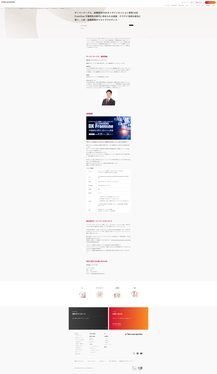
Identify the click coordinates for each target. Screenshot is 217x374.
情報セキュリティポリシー (80, 361)
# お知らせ (82, 28)
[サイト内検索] (191, 2)
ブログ (197, 5)
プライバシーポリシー (92, 361)
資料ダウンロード (199, 2)
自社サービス (78, 351)
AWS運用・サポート (79, 345)
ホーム (2, 8)
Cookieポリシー (102, 361)
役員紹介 (106, 342)
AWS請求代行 (78, 341)
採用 (213, 5)
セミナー (187, 5)
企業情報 (208, 5)
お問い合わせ (210, 2)
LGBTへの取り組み (112, 361)
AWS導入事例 (174, 5)
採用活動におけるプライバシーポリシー (126, 361)
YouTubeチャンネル (94, 350)
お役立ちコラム (93, 352)
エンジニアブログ (93, 346)
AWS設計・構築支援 (79, 343)
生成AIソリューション (79, 337)
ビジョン (106, 338)
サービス (166, 5)
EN (185, 2)
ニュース (192, 5)
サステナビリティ (108, 344)
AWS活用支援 (78, 347)
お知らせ (9, 8)
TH (188, 2)
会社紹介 (106, 340)
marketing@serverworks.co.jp (98, 273)
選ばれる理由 (181, 5)
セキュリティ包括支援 (79, 339)
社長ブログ (92, 348)
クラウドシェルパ (78, 335)
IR (202, 5)
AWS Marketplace (79, 349)
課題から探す (78, 353)
